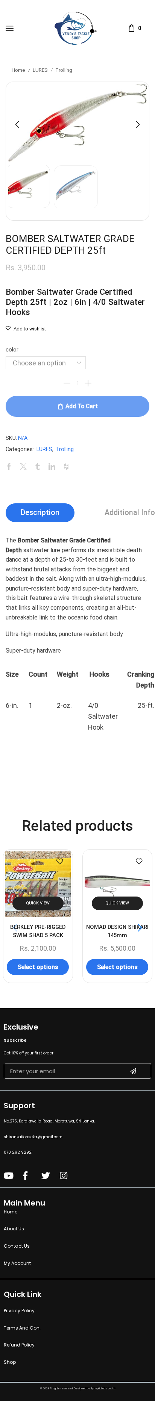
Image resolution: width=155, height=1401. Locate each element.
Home (18, 70)
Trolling (63, 70)
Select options (38, 966)
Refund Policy (19, 1345)
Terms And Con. (22, 1328)
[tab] (40, 512)
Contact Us (17, 1246)
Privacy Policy (19, 1310)
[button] (17, 124)
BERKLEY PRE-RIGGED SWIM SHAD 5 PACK (37, 930)
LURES (40, 70)
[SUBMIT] (133, 1070)
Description (40, 512)
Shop (10, 1362)
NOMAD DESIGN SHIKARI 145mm (117, 930)
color (12, 349)
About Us (14, 1228)
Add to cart (81, 406)
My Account (17, 1263)
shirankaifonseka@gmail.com (33, 1137)
